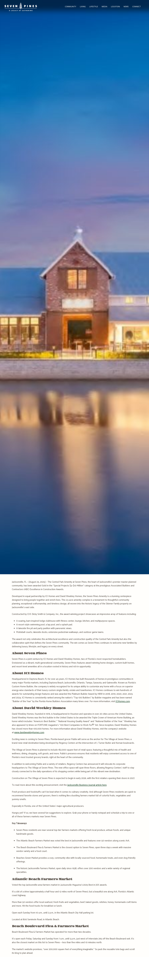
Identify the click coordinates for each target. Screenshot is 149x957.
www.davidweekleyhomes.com (29, 732)
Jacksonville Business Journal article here (87, 785)
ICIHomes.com (123, 701)
